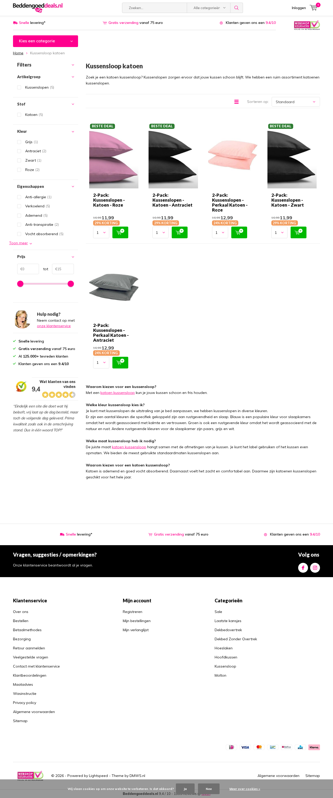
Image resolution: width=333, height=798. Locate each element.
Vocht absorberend (44, 234)
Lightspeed (98, 775)
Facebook (303, 568)
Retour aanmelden (29, 648)
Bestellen (20, 620)
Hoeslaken (224, 648)
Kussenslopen (39, 87)
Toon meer (18, 243)
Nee (209, 789)
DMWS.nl (137, 775)
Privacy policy (24, 702)
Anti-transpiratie (42, 224)
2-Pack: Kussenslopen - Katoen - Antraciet (172, 200)
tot (43, 269)
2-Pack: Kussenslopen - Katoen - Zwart (287, 200)
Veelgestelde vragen (30, 657)
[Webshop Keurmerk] (307, 25)
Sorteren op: (258, 101)
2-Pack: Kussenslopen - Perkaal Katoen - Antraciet (111, 332)
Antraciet (35, 151)
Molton (220, 675)
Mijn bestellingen (137, 620)
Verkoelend (37, 206)
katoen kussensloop (117, 392)
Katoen (34, 114)
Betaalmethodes (27, 630)
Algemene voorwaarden (34, 711)
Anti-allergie (38, 197)
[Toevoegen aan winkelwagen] (120, 232)
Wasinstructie (24, 693)
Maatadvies (23, 684)
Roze (32, 169)
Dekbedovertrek (228, 630)
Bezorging (22, 639)
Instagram (315, 568)
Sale (218, 611)
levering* (32, 22)
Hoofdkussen (226, 657)
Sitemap (20, 720)
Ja (185, 789)
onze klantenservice (54, 326)
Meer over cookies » (244, 789)
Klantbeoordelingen (29, 675)
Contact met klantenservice (36, 666)
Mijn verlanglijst (136, 630)
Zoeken (236, 8)
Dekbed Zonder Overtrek (236, 639)
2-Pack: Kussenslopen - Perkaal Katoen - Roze (230, 202)
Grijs (31, 142)
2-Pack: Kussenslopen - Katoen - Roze (109, 200)
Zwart (33, 160)
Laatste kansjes (228, 620)
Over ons (20, 611)
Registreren (132, 611)
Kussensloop (225, 666)
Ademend (36, 215)
